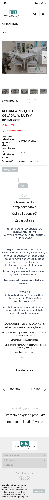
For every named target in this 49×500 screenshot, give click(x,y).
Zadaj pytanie (10, 169)
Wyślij (23, 186)
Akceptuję (39, 491)
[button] (43, 3)
